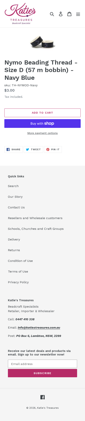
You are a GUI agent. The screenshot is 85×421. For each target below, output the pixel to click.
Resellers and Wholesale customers (35, 218)
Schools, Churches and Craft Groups (36, 229)
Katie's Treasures (48, 407)
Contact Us (16, 207)
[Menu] (78, 13)
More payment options (42, 133)
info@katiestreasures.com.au (39, 327)
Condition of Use (20, 261)
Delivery (14, 239)
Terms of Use (18, 271)
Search (13, 186)
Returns (14, 250)
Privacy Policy (18, 282)
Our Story (15, 197)
